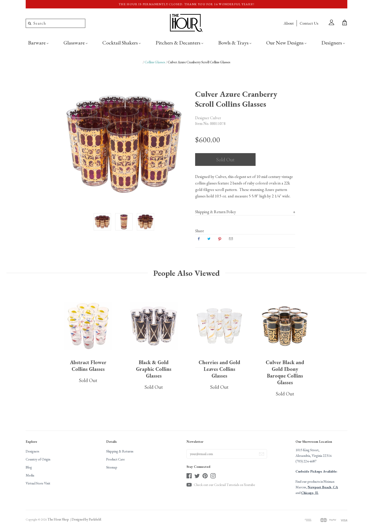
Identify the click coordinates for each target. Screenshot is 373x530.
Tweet (209, 238)
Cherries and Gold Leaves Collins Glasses (219, 369)
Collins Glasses (155, 62)
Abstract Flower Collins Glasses (88, 365)
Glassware (74, 42)
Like (198, 238)
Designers (332, 42)
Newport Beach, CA (323, 487)
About (289, 23)
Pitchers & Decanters (178, 42)
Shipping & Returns (119, 451)
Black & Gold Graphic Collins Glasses (153, 369)
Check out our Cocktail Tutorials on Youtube (224, 484)
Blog (29, 467)
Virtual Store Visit (38, 483)
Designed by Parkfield (86, 519)
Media (30, 475)
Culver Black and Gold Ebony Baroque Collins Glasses (285, 372)
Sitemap (111, 467)
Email (230, 238)
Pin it (219, 238)
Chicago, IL (309, 492)
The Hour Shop (58, 519)
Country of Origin (38, 459)
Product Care (115, 459)
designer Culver (208, 117)
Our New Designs (285, 42)
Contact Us (309, 23)
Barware (37, 42)
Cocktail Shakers (120, 42)
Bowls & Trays (234, 42)
